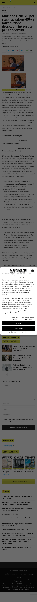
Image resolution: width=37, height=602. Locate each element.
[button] (32, 271)
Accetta (18, 323)
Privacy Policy (23, 332)
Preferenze (19, 329)
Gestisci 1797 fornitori (14, 318)
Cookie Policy (12, 332)
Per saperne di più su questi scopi (28, 318)
